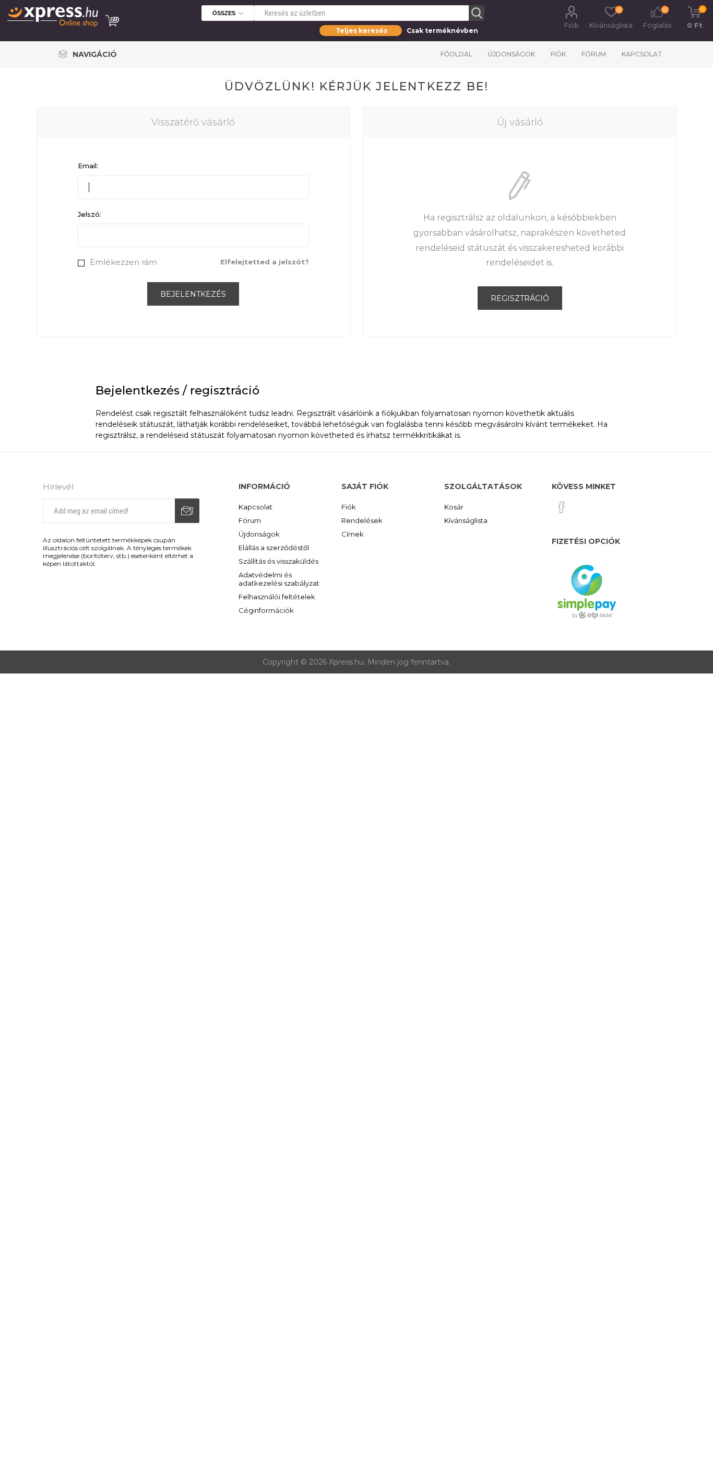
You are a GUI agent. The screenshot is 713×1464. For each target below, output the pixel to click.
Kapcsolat (642, 54)
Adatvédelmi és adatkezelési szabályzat (279, 579)
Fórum (593, 54)
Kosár (454, 507)
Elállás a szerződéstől (274, 547)
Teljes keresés (361, 30)
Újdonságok (511, 54)
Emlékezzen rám (123, 262)
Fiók (571, 25)
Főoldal (456, 54)
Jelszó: (89, 214)
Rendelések (362, 520)
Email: (88, 165)
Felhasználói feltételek (277, 596)
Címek (352, 534)
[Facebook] (561, 507)
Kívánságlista (466, 520)
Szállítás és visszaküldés (278, 561)
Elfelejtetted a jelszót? (264, 262)
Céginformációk (266, 610)
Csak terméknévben (442, 30)
